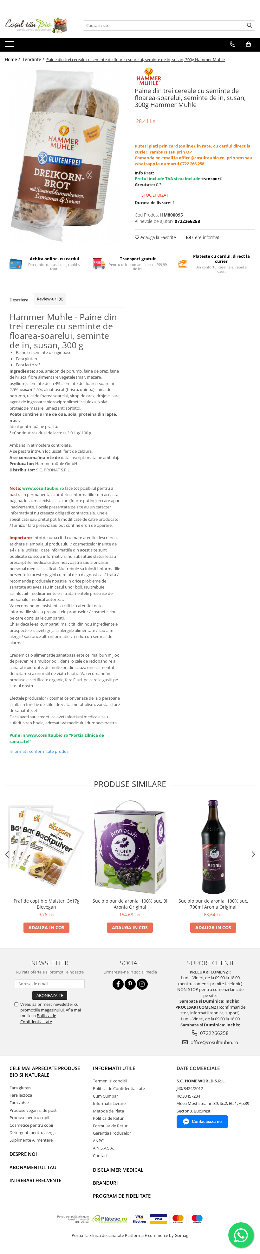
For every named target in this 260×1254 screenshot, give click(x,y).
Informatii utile (114, 1068)
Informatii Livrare (109, 1103)
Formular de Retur (110, 1126)
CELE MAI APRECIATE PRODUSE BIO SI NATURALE (45, 1071)
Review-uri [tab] (50, 299)
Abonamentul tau (33, 1167)
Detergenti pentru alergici (33, 1132)
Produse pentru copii (29, 1117)
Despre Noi (23, 1154)
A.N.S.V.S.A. (103, 1148)
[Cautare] (249, 25)
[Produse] (10, 46)
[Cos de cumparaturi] (248, 44)
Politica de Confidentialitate (38, 1018)
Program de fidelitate (122, 1196)
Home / (13, 59)
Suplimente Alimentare (31, 1140)
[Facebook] (118, 984)
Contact (100, 1155)
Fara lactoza (21, 1095)
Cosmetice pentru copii (31, 1125)
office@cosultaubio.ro (213, 1042)
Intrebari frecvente (35, 1180)
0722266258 (214, 1033)
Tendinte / (33, 59)
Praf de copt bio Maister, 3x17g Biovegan (47, 904)
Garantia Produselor (112, 1133)
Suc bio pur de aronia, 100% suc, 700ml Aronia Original (213, 904)
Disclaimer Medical (118, 1170)
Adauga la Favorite (157, 237)
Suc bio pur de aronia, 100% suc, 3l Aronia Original (130, 904)
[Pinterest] (130, 984)
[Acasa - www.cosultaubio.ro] (36, 25)
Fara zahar (19, 1103)
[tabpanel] (65, 156)
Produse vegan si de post (33, 1110)
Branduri (105, 1183)
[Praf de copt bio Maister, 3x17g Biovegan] (46, 847)
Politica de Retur (108, 1118)
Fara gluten (20, 1088)
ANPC (98, 1141)
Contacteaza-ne (207, 1121)
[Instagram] (142, 984)
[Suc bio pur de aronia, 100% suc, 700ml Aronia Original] (213, 847)
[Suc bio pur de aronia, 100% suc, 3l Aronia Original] (129, 847)
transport (211, 178)
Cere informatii (206, 237)
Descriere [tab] (19, 300)
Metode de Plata (108, 1111)
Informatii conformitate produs (39, 751)
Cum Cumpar (105, 1096)
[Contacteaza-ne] (232, 44)
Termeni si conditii (110, 1081)
